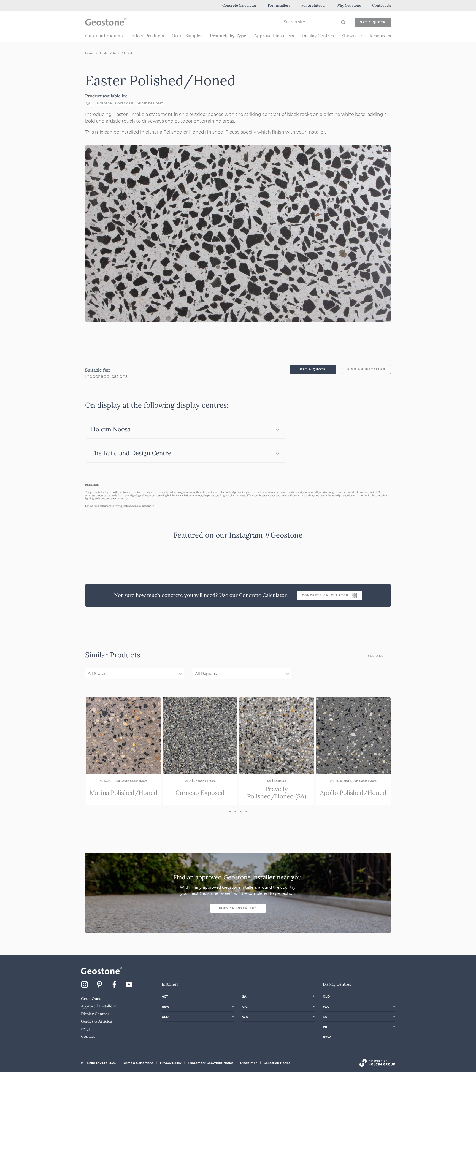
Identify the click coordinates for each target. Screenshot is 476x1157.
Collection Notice (277, 1063)
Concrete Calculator (239, 5)
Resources (380, 35)
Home (89, 53)
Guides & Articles (96, 1021)
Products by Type (228, 35)
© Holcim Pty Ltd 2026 (98, 1063)
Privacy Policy (170, 1063)
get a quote (313, 369)
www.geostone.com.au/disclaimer (134, 505)
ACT (165, 996)
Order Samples (187, 35)
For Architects (313, 5)
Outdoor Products (104, 35)
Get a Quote (373, 22)
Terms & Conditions (137, 1063)
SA (244, 996)
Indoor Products (147, 35)
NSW (166, 1007)
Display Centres (318, 35)
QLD (165, 1017)
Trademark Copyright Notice (211, 1063)
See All (376, 656)
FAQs (85, 1028)
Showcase (352, 35)
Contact (88, 1036)
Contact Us (381, 5)
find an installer (366, 369)
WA (245, 1017)
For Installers (279, 5)
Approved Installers (274, 35)
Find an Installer (238, 908)
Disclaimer (248, 1063)
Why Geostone (348, 5)
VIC (245, 1007)
